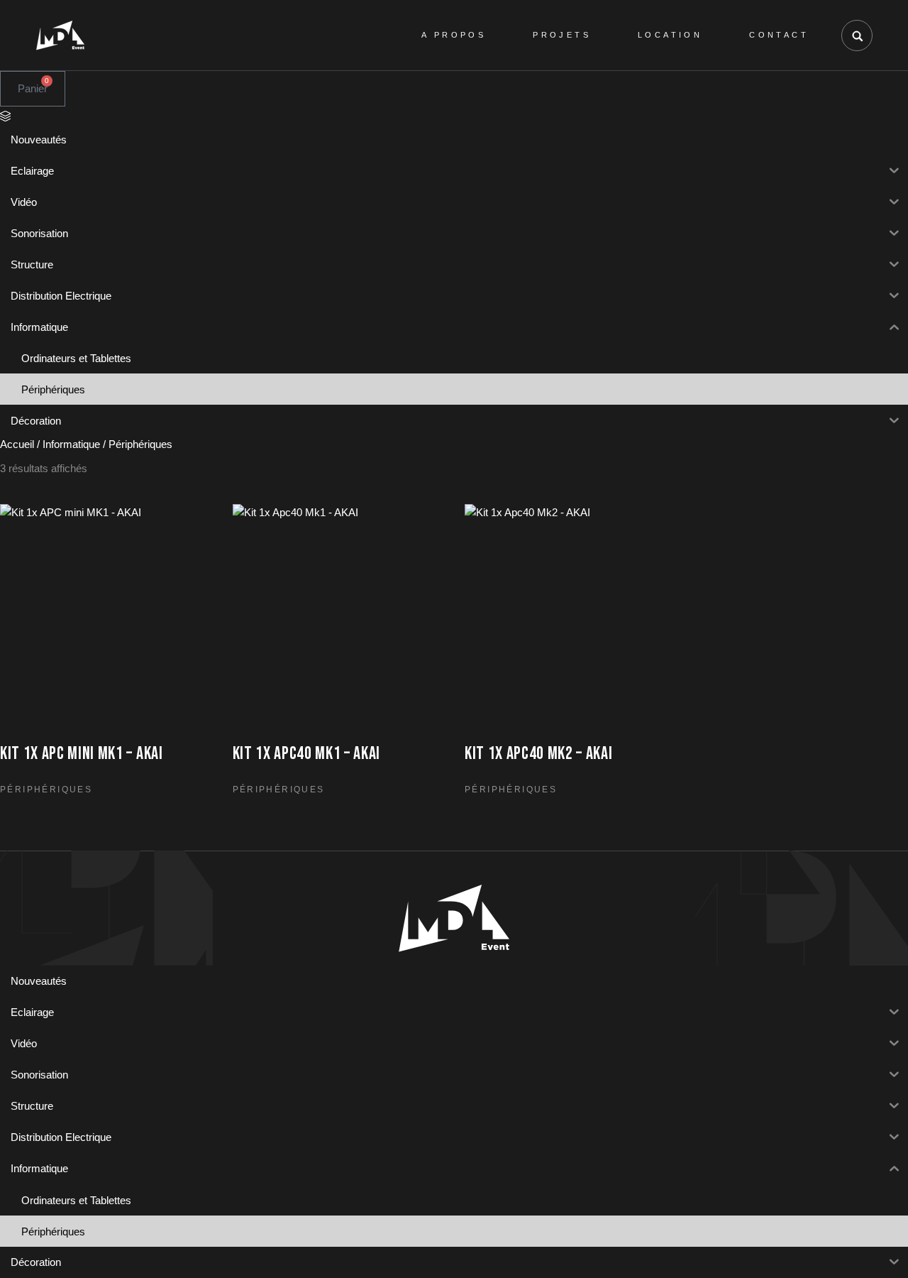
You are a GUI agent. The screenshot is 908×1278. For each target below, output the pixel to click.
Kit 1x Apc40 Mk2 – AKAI (539, 754)
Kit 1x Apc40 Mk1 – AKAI (307, 754)
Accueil (17, 444)
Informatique (71, 444)
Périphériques (46, 789)
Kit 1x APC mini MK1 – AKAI (81, 754)
